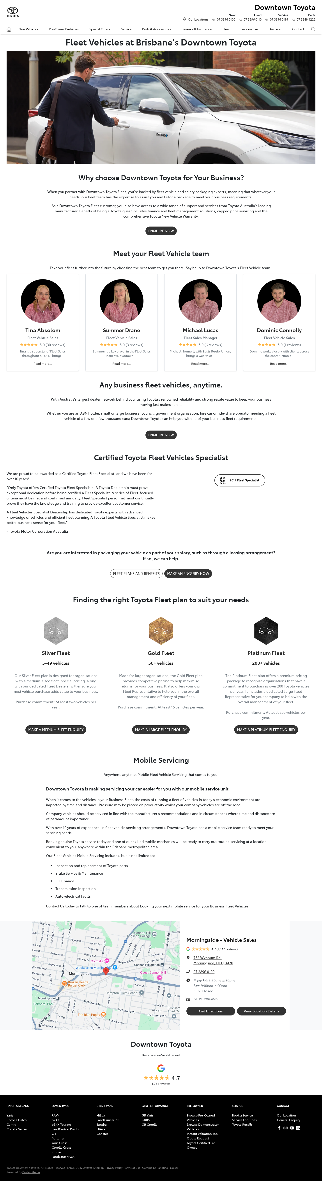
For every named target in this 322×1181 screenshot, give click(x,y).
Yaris (10, 1115)
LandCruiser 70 (108, 1120)
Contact (298, 29)
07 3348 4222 (306, 19)
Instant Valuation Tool (203, 1133)
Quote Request (198, 1138)
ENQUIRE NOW (161, 230)
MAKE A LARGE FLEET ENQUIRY (161, 729)
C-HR (56, 1133)
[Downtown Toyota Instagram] (286, 1128)
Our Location (286, 1115)
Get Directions (211, 1010)
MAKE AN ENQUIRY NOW (188, 573)
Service (126, 29)
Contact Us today (61, 906)
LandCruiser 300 (63, 1156)
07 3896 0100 (226, 19)
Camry (11, 1124)
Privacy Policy (114, 1167)
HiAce (101, 1129)
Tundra (102, 1124)
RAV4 (56, 1115)
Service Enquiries (244, 1120)
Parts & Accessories (156, 29)
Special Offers (99, 29)
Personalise (249, 29)
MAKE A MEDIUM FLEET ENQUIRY (55, 729)
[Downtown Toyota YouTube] (293, 1128)
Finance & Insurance (197, 29)
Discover (275, 29)
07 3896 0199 (279, 19)
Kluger (56, 1152)
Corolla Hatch (17, 1120)
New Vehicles (28, 29)
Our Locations (198, 19)
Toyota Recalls (242, 1124)
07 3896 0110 (253, 19)
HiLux (101, 1115)
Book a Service (242, 1115)
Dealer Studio (31, 1172)
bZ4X (55, 1120)
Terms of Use (132, 1167)
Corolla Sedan (17, 1129)
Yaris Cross (59, 1143)
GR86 (146, 1120)
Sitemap (98, 1167)
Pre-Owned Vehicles (64, 29)
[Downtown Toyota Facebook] (280, 1128)
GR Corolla (149, 1124)
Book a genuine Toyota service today (76, 841)
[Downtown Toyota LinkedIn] (299, 1128)
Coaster (102, 1133)
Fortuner (58, 1138)
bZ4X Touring (61, 1124)
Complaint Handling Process (160, 1167)
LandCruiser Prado (65, 1129)
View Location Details (261, 1010)
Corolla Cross (61, 1147)
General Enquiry (288, 1120)
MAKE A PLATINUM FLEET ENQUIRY (266, 729)
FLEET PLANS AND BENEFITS (136, 573)
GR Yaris (148, 1115)
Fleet (226, 29)
